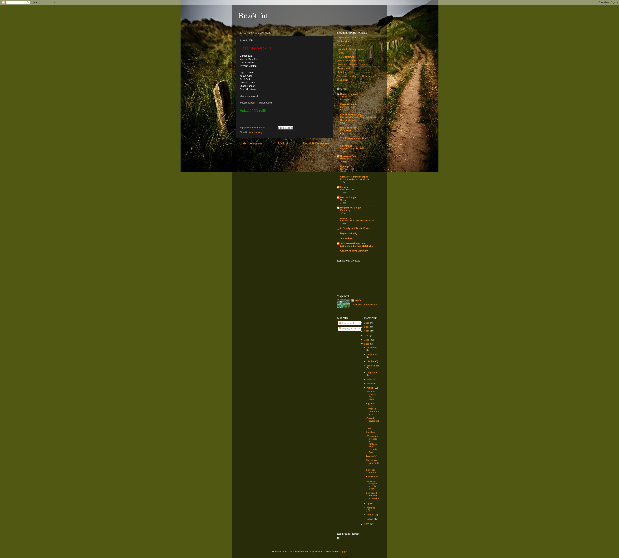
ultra (251, 132)
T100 (368, 428)
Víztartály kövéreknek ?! (372, 421)
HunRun (341, 53)
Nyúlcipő (345, 166)
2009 (367, 524)
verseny (258, 132)
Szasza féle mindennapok (354, 177)
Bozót (358, 300)
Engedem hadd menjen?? (352, 148)
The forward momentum (353, 138)
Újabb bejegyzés (251, 143)
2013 (367, 331)
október (371, 361)
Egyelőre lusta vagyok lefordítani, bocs (372, 408)
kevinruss (320, 551)
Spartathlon (346, 238)
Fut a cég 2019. (347, 107)
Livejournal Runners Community (353, 64)
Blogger (343, 551)
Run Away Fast (348, 156)
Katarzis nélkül (348, 104)
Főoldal (283, 143)
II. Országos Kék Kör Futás (355, 228)
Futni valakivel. (347, 189)
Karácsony (345, 210)
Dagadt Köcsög (348, 233)
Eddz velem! (346, 130)
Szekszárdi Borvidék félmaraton (372, 495)
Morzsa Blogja (348, 197)
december (372, 347)
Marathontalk (343, 68)
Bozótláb (370, 432)
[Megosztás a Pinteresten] (291, 127)
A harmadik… (346, 96)
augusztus (372, 372)
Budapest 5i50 (347, 169)
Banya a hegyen (349, 94)
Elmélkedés (372, 476)
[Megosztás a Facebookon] (288, 127)
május (370, 388)
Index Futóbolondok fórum (350, 60)
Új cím (343, 200)
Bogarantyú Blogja (350, 208)
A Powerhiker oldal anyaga (350, 37)
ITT (256, 102)
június (370, 383)
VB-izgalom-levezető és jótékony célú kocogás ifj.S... (372, 444)
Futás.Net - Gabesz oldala (350, 49)
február (371, 515)
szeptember (373, 366)
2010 (367, 344)
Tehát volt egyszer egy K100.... (371, 395)
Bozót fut (253, 15)
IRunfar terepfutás (346, 57)
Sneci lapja (342, 80)
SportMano (346, 146)
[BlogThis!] (282, 127)
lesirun (344, 187)
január (370, 519)
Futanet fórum (344, 45)
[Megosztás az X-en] (285, 127)
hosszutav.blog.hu (350, 115)
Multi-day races (345, 72)
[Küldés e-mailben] (279, 127)
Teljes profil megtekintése (364, 304)
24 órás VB (371, 456)
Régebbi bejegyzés (316, 143)
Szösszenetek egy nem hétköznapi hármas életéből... (356, 244)
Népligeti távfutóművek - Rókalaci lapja (356, 76)
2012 (367, 335)
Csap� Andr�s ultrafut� (354, 251)
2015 (367, 323)
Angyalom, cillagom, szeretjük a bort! (372, 485)
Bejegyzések (347, 323)
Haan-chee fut (348, 128)
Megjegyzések (348, 328)
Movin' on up (346, 159)
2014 (367, 327)
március (371, 508)
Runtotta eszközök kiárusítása (354, 179)
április (370, 503)
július (370, 379)
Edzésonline (343, 41)
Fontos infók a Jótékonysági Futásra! (357, 220)
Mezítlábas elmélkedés (372, 463)
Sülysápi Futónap (371, 471)
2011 (367, 340)
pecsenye (345, 218)
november (372, 354)
